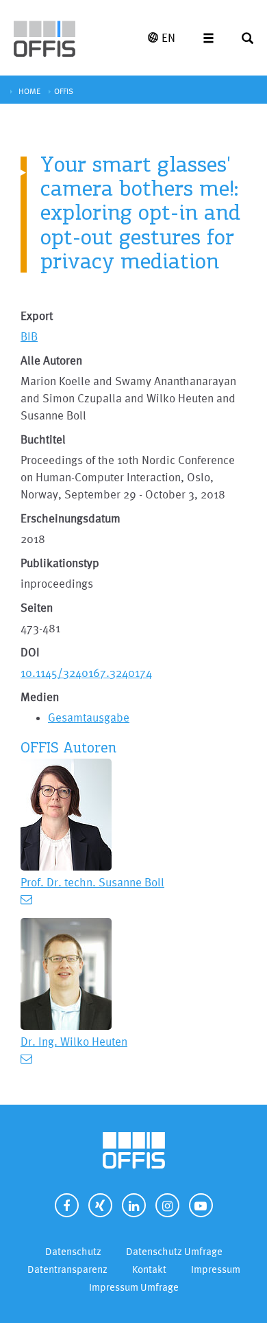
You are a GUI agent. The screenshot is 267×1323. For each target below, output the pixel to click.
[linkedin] (134, 1205)
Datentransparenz (67, 1269)
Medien (40, 696)
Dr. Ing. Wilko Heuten (74, 1041)
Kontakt (149, 1269)
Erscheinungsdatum (70, 518)
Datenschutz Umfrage (174, 1251)
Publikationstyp (60, 562)
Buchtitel (43, 439)
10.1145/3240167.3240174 (86, 672)
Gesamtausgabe (88, 717)
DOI (30, 651)
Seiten (37, 607)
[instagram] (167, 1205)
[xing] (100, 1205)
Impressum (215, 1269)
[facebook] (67, 1205)
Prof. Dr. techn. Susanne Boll (92, 881)
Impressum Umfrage (134, 1287)
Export (37, 315)
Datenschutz (73, 1251)
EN (168, 37)
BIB (29, 336)
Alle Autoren (51, 360)
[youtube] (201, 1205)
